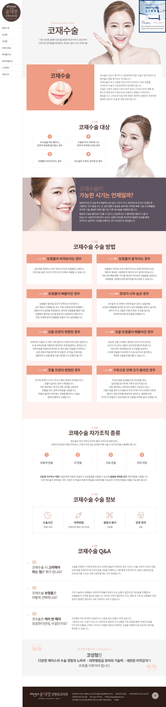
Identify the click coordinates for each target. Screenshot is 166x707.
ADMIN (116, 700)
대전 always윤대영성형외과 (11, 12)
